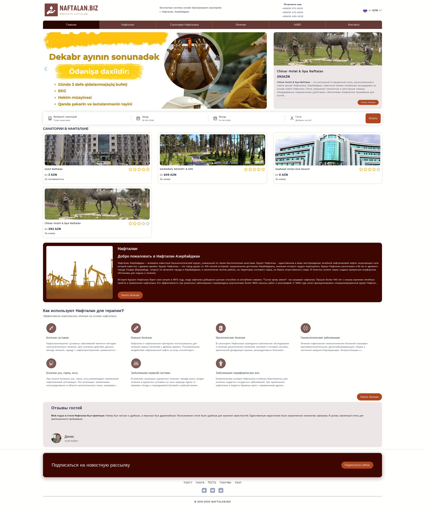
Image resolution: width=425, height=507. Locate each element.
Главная (71, 24)
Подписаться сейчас (357, 465)
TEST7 (187, 482)
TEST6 (200, 482)
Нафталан (127, 24)
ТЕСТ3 (212, 482)
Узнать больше (368, 102)
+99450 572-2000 (292, 8)
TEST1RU (225, 482)
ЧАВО (297, 24)
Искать (373, 118)
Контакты (354, 24)
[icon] (204, 490)
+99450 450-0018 (292, 16)
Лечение (241, 24)
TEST (238, 482)
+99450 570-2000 (292, 12)
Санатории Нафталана (184, 24)
